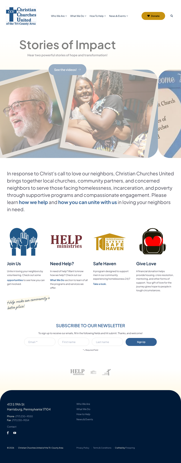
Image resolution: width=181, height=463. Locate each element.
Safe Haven (104, 263)
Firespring (130, 448)
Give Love (146, 263)
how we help (33, 202)
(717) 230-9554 (20, 420)
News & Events (117, 15)
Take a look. (100, 283)
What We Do (77, 15)
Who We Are (58, 15)
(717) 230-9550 (24, 416)
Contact (11, 426)
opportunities (15, 280)
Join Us (14, 263)
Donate (155, 15)
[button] (172, 16)
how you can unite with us (87, 202)
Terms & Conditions (102, 448)
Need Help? (62, 263)
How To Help (97, 15)
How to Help (83, 414)
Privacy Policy (82, 448)
